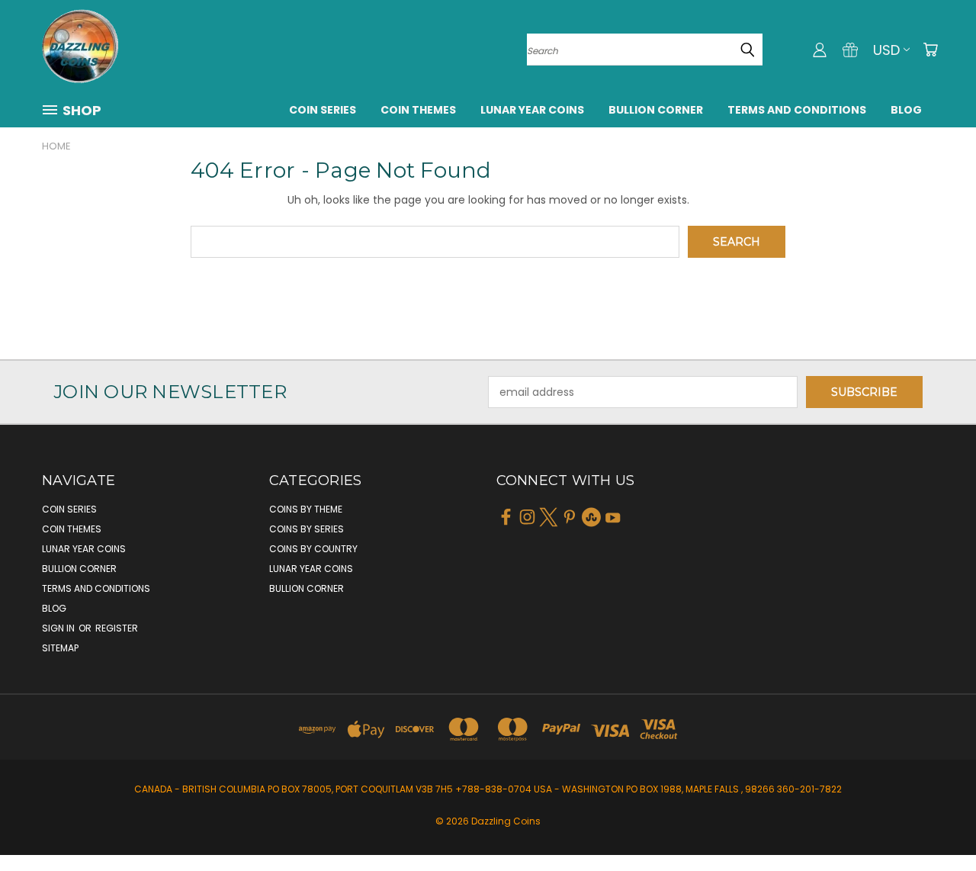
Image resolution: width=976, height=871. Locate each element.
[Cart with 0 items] (930, 49)
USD (886, 49)
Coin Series (322, 109)
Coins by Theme (305, 509)
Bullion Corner (655, 109)
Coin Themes (418, 109)
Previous (936, 823)
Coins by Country (313, 548)
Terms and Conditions (796, 109)
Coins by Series (306, 528)
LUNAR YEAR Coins (532, 109)
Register (116, 628)
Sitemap (60, 647)
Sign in (59, 628)
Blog (906, 109)
